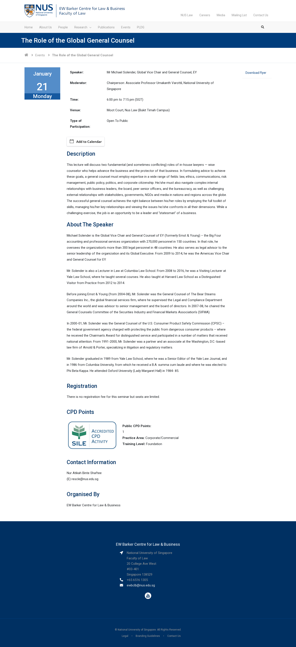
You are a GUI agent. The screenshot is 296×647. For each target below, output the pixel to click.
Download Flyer (256, 72)
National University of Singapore (137, 629)
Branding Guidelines (148, 635)
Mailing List (239, 15)
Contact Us (260, 15)
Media (221, 15)
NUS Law (187, 15)
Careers (204, 15)
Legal (125, 635)
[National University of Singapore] (38, 11)
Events (40, 55)
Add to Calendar (89, 141)
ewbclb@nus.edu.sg (141, 585)
